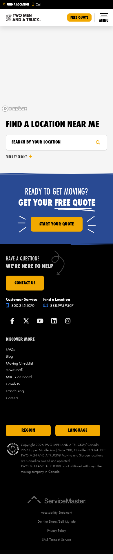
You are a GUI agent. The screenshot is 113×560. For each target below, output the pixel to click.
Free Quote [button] (79, 17)
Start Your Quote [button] (56, 224)
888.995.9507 (61, 305)
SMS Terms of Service (56, 540)
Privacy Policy (56, 530)
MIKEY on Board (19, 376)
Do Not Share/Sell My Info (57, 521)
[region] (56, 70)
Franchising (15, 390)
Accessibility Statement (56, 512)
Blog (9, 356)
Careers (12, 398)
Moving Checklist (19, 363)
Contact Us (24, 283)
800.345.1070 (22, 305)
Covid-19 (13, 384)
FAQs (10, 349)
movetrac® (14, 370)
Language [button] (78, 430)
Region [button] (28, 430)
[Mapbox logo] (14, 108)
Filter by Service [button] (16, 156)
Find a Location (18, 4)
